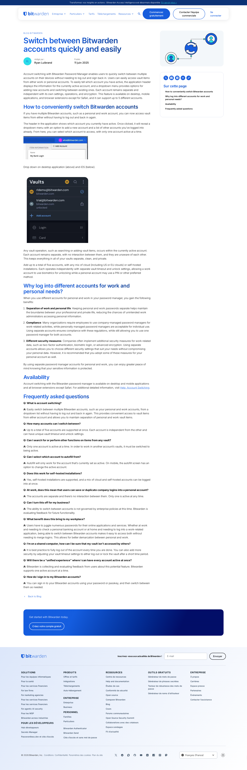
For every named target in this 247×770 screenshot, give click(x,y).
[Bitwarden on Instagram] (160, 755)
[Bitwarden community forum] (128, 755)
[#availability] (21, 377)
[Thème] (223, 755)
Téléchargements (106, 13)
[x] (166, 78)
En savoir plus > (169, 2)
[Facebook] (171, 78)
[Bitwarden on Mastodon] (166, 755)
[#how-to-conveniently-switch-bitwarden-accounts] (21, 107)
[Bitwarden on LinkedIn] (147, 755)
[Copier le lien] (188, 78)
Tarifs (91, 13)
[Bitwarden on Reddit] (122, 755)
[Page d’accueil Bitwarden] (36, 14)
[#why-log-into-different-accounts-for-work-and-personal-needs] (21, 286)
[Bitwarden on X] (116, 755)
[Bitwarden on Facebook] (153, 755)
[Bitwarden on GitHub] (135, 755)
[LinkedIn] (177, 78)
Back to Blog (34, 596)
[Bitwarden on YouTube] (141, 755)
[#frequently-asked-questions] (21, 396)
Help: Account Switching (134, 387)
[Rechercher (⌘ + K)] (140, 14)
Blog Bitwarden (33, 33)
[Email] (183, 78)
